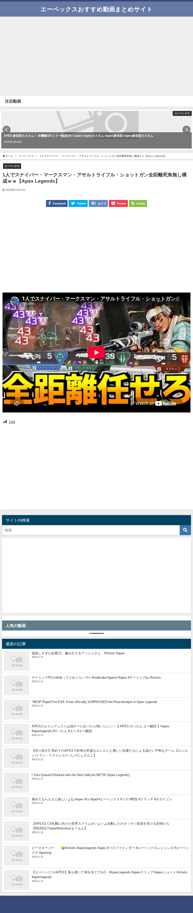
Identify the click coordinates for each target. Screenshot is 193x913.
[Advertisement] (96, 55)
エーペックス (12, 166)
